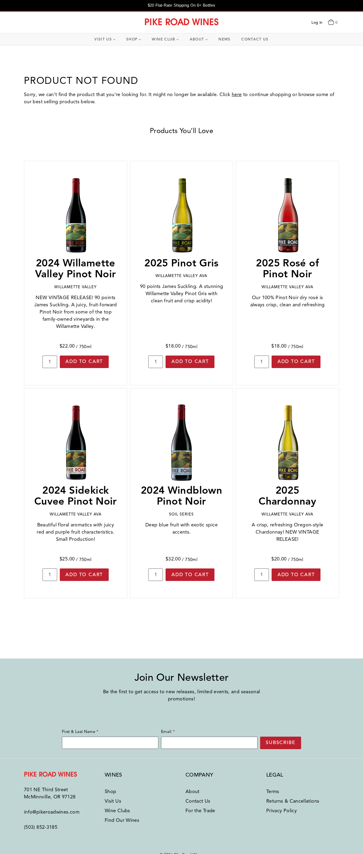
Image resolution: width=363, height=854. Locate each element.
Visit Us (113, 801)
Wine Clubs (117, 811)
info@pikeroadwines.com (51, 812)
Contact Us (255, 39)
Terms (272, 791)
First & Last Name (78, 731)
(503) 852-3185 (40, 827)
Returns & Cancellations (292, 801)
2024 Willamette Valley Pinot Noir (75, 268)
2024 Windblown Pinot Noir (181, 496)
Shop (110, 791)
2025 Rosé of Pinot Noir (287, 268)
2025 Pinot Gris (181, 263)
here (237, 94)
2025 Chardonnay (287, 496)
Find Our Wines (122, 820)
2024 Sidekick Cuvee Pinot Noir (75, 496)
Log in (316, 22)
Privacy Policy (281, 811)
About (192, 791)
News (224, 39)
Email (166, 731)
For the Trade (200, 811)
